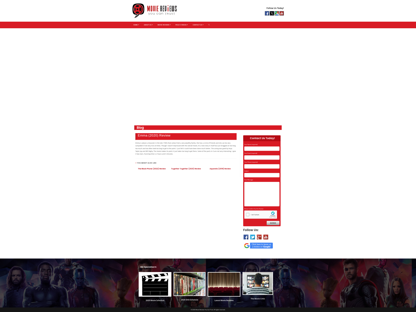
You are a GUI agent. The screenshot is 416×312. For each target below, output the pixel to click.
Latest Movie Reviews (224, 300)
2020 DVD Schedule (189, 299)
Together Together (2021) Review (186, 169)
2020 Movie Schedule (155, 300)
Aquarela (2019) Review (220, 169)
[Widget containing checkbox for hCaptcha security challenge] (260, 214)
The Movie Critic (258, 298)
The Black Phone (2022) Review (152, 169)
